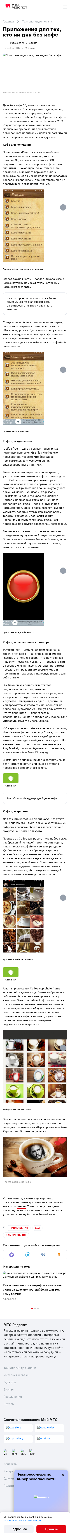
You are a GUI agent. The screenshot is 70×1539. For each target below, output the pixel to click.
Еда (37, 1228)
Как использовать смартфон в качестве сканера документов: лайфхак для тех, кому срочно (32, 1289)
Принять (51, 1529)
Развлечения (13, 1397)
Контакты (10, 1464)
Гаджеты (10, 1382)
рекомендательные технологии (22, 1520)
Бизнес (9, 1389)
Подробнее (18, 1529)
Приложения (19, 1228)
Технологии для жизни (20, 1368)
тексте (21, 1206)
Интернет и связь (16, 1375)
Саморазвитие (16, 1235)
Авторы (9, 1404)
